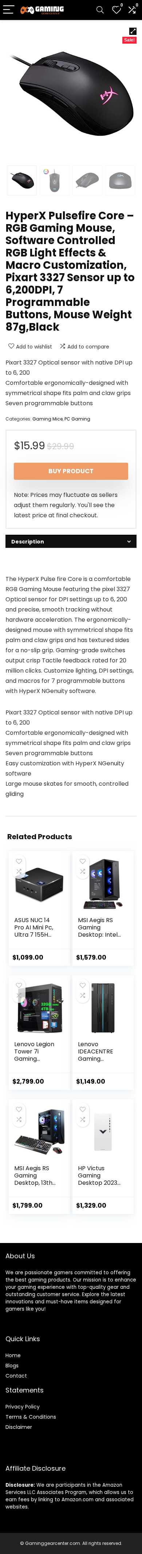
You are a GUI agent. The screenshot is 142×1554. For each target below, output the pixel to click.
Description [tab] (27, 541)
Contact (16, 1375)
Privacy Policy (22, 1406)
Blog (10, 1365)
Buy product (71, 471)
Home (13, 1355)
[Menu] (8, 10)
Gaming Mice (47, 419)
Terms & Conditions (30, 1416)
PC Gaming (77, 419)
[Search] (100, 10)
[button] (133, 31)
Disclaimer (18, 1427)
